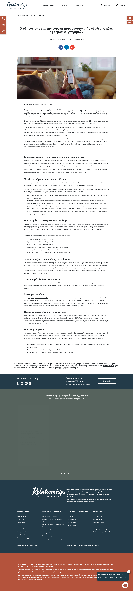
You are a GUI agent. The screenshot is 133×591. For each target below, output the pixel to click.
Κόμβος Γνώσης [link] (29, 16)
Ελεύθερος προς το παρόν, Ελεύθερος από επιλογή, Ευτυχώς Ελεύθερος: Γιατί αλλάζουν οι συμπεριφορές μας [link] (65, 434)
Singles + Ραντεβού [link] (76, 40)
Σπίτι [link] (19, 16)
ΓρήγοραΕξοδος (130, 21)
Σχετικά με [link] (64, 5)
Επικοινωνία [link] (79, 5)
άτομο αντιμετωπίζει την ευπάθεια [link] (38, 298)
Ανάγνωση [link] (29, 462)
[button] (60, 47)
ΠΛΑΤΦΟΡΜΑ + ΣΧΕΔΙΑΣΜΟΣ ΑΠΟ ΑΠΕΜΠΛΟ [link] (83, 545)
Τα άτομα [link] (61, 40)
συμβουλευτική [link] (108, 366)
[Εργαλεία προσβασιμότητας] (3, 19)
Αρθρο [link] (52, 40)
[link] (17, 5)
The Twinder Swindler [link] (77, 185)
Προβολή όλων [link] (66, 474)
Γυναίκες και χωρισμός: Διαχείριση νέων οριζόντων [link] (31, 432)
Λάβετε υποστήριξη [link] (48, 5)
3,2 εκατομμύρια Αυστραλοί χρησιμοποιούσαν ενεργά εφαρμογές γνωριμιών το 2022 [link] (65, 121)
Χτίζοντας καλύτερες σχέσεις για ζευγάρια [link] (54, 368)
